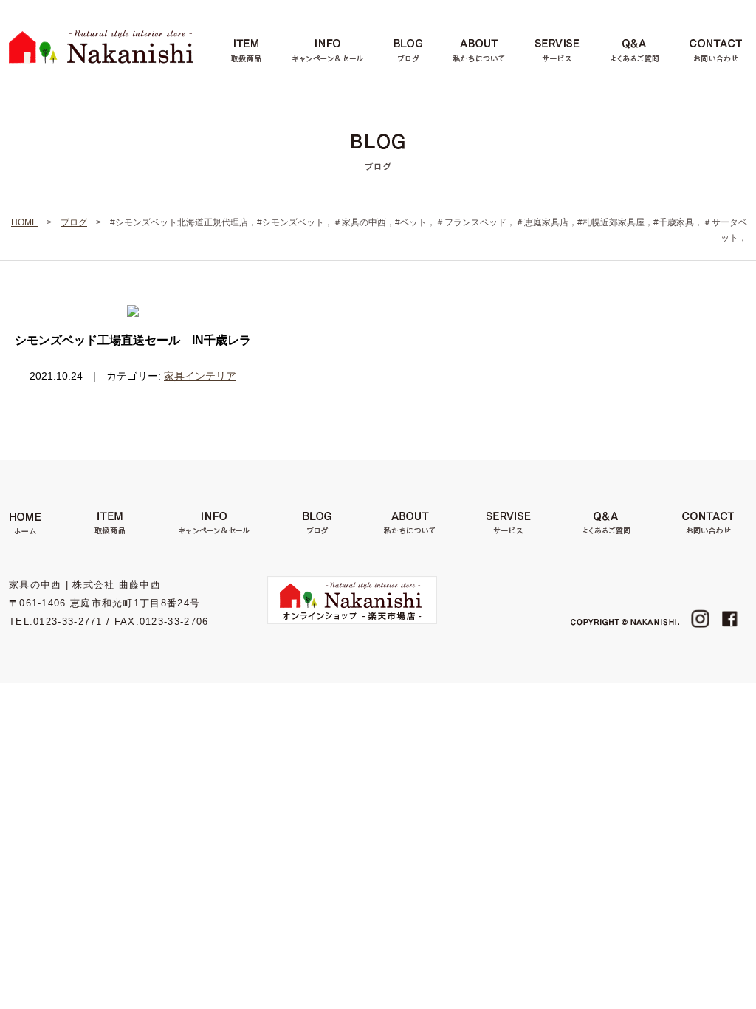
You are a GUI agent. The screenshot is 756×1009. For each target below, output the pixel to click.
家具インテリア (200, 376)
